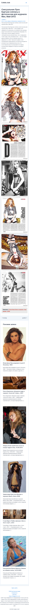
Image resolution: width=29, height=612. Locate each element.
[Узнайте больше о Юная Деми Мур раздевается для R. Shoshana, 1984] (14, 344)
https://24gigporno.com (14, 596)
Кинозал (15, 594)
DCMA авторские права (14, 591)
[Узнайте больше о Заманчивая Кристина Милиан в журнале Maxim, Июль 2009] (14, 476)
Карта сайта (14, 588)
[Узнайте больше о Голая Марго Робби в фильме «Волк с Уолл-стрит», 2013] (14, 514)
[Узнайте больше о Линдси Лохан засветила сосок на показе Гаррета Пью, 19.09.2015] (14, 425)
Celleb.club (5, 3)
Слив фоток (14, 593)
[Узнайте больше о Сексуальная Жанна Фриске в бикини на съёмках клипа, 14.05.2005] (14, 551)
